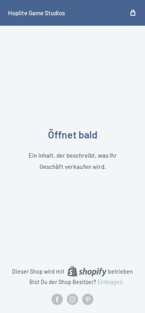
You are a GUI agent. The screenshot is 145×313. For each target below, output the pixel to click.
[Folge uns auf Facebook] (57, 299)
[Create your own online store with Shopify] (87, 271)
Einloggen (110, 281)
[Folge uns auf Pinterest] (87, 299)
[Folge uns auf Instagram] (72, 299)
